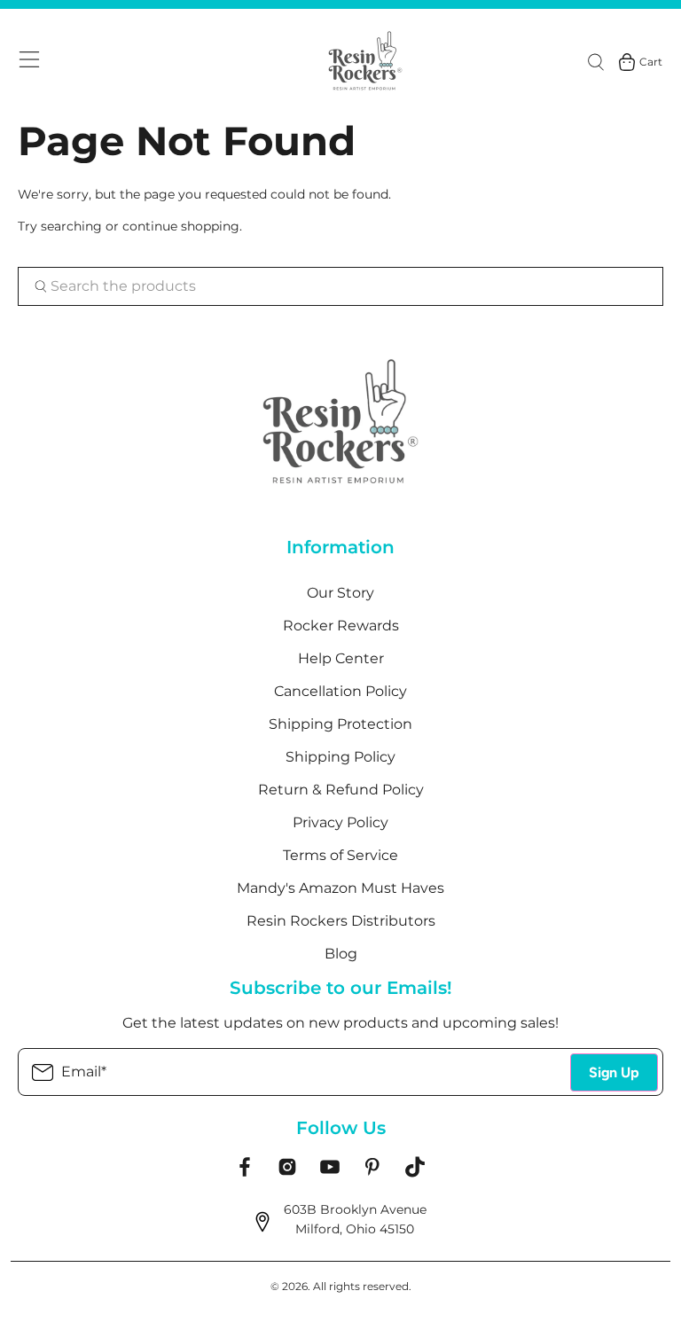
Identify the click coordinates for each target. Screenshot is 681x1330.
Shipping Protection (340, 724)
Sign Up (614, 1072)
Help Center (341, 658)
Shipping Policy (340, 756)
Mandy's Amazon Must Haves (340, 888)
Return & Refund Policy (341, 789)
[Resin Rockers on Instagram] (287, 1173)
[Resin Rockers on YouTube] (329, 1173)
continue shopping (180, 226)
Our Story (340, 592)
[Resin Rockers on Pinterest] (372, 1173)
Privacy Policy (340, 822)
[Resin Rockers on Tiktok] (415, 1173)
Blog (341, 953)
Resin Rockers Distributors (341, 920)
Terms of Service (340, 855)
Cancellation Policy (340, 691)
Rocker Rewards (341, 625)
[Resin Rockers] (365, 62)
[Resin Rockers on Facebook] (244, 1173)
